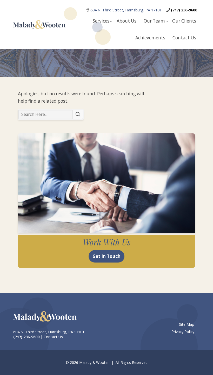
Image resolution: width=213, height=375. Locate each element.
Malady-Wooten (45, 316)
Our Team (154, 21)
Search (77, 114)
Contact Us (184, 38)
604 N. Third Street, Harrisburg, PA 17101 (126, 10)
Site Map (186, 324)
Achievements (150, 38)
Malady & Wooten (39, 24)
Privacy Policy (182, 331)
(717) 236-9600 (184, 10)
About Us (126, 21)
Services (101, 21)
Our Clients (184, 21)
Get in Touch (106, 256)
